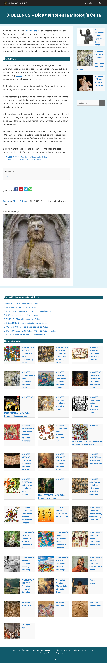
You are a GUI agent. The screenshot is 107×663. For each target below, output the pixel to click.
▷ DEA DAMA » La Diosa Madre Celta (20, 307)
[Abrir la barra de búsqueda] (100, 3)
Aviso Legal (92, 650)
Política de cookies (79, 650)
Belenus (9, 177)
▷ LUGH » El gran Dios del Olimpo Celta (21, 315)
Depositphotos (61, 653)
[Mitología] (15, 3)
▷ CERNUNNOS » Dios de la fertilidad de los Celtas (26, 157)
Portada (7, 201)
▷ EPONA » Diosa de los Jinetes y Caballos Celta (25, 335)
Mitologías (88, 3)
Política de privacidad (62, 650)
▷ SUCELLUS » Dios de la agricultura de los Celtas (25, 323)
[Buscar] (102, 103)
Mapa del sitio (38, 650)
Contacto (48, 650)
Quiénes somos (25, 650)
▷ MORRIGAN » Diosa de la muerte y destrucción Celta (27, 311)
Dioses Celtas (19, 201)
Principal (14, 650)
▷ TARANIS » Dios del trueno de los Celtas (22, 319)
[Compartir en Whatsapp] (30, 190)
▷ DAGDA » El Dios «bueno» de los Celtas (22, 303)
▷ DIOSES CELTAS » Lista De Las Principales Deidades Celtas (30, 331)
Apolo (19, 75)
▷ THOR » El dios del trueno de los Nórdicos (23, 159)
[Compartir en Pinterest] (21, 190)
